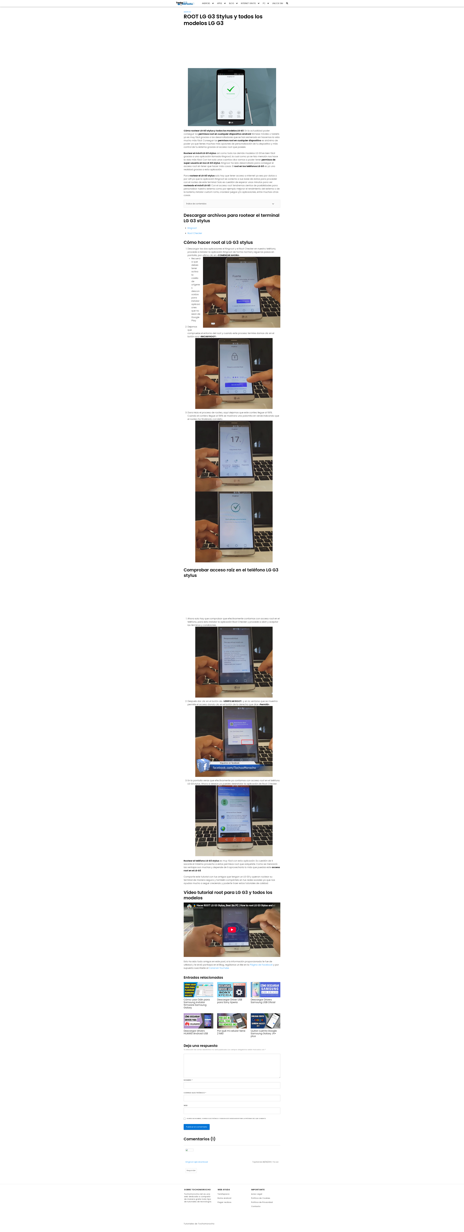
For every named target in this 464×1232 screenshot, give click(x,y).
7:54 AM (275, 1162)
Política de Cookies (260, 1198)
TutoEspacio (224, 1194)
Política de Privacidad (262, 1202)
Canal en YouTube (219, 967)
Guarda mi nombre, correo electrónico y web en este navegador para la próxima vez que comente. (226, 1118)
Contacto (256, 1206)
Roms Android (224, 1198)
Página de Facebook (261, 964)
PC (264, 3)
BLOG (231, 3)
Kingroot (192, 227)
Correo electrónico (195, 1093)
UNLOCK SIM (277, 3)
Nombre (188, 1080)
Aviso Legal (256, 1194)
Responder (191, 1170)
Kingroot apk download (197, 1162)
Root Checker (195, 233)
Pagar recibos (224, 1202)
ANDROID (206, 3)
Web (185, 1105)
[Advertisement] (204, 49)
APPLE (219, 3)
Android (187, 12)
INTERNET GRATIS (248, 3)
